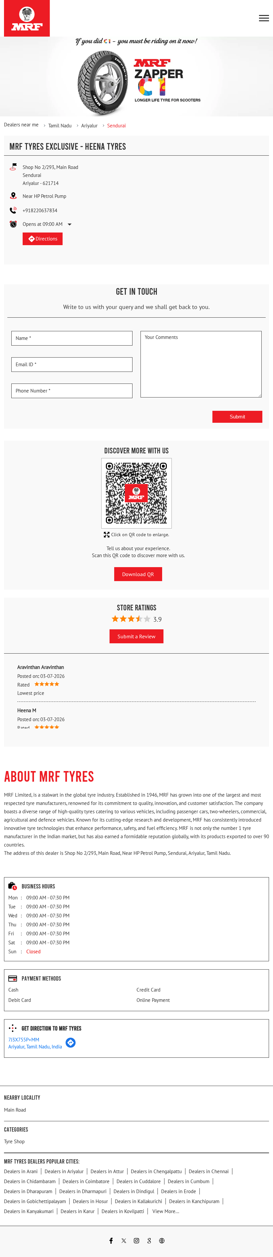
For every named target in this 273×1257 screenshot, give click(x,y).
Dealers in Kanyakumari (29, 1211)
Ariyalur (89, 125)
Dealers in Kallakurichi (138, 1201)
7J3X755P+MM (23, 1039)
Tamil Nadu (60, 125)
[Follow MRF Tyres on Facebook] (111, 1241)
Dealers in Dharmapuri (83, 1191)
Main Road (15, 1110)
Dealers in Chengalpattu (156, 1171)
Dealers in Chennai (209, 1171)
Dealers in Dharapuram (28, 1191)
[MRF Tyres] (27, 18)
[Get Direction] (70, 1046)
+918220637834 (40, 210)
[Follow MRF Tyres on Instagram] (136, 1241)
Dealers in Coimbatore (86, 1181)
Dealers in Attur (107, 1171)
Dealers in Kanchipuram (194, 1201)
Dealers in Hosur (90, 1201)
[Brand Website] (161, 1241)
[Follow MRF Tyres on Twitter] (124, 1241)
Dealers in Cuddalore (139, 1181)
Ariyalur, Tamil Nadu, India (35, 1046)
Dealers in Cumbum (188, 1181)
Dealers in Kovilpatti (123, 1211)
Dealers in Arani (21, 1171)
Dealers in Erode (178, 1191)
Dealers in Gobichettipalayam (35, 1201)
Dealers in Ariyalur (64, 1171)
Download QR (138, 573)
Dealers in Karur (78, 1211)
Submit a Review (136, 636)
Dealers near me (21, 124)
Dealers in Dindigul (134, 1191)
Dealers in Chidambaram (30, 1181)
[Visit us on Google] (149, 1241)
